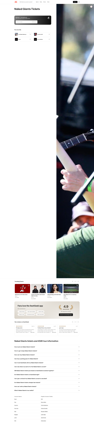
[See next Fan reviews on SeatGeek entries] (78, 322)
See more (32, 332)
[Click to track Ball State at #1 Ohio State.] (29, 285)
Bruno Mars (43, 402)
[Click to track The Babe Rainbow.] (30, 34)
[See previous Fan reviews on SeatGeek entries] (72, 322)
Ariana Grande (44, 408)
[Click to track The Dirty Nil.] (49, 34)
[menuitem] (37, 2)
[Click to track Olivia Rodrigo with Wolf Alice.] (61, 285)
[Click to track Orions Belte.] (49, 39)
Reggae (16, 414)
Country (16, 405)
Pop (15, 402)
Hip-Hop (16, 408)
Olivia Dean (43, 420)
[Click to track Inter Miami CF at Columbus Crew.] (77, 285)
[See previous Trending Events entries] (72, 281)
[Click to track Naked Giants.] (91, 7)
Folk (15, 420)
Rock (15, 399)
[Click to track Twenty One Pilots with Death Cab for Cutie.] (45, 285)
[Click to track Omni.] (30, 39)
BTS (42, 399)
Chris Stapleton (44, 405)
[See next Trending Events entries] (78, 281)
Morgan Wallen (44, 411)
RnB (15, 411)
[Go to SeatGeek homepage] (16, 2)
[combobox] (27, 2)
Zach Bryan (43, 417)
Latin (15, 417)
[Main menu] (79, 2)
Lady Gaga (43, 414)
